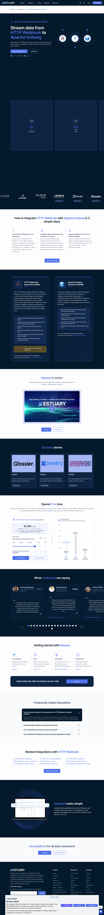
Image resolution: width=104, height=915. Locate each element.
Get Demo (34, 51)
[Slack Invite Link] (80, 2)
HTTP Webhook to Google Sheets (76, 761)
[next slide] (82, 627)
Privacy (87, 880)
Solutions (30, 3)
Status (87, 887)
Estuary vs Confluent (57, 887)
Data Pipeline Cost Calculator (59, 892)
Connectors (47, 3)
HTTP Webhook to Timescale (49, 763)
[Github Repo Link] (84, 2)
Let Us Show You (59, 852)
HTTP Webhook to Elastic (47, 761)
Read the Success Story (56, 617)
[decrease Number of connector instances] (35, 552)
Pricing (39, 3)
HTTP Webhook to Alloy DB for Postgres (78, 763)
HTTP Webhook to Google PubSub (23, 763)
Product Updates (75, 878)
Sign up (14, 669)
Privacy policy (54, 897)
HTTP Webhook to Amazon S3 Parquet (25, 761)
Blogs (72, 875)
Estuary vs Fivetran (57, 882)
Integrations (21, 9)
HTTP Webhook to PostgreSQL (22, 759)
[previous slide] (22, 627)
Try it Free (97, 3)
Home (13, 9)
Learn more (36, 669)
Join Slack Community (61, 669)
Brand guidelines (90, 892)
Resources (55, 3)
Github (72, 889)
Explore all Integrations (52, 771)
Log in (89, 3)
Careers (87, 875)
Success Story (39, 200)
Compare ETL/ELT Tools (76, 892)
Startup (87, 889)
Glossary (73, 882)
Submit (42, 893)
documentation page (35, 357)
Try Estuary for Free (52, 260)
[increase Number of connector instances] (45, 552)
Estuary (54, 873)
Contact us (77, 681)
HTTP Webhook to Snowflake (75, 759)
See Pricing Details (38, 558)
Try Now (46, 429)
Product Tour (56, 880)
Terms (87, 882)
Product (22, 3)
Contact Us (58, 429)
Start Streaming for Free (19, 51)
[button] (23, 2)
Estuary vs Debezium (58, 889)
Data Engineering (75, 885)
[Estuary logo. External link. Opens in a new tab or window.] (11, 899)
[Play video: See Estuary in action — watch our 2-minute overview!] (52, 409)
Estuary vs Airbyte (57, 885)
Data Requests (89, 885)
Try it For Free (21, 558)
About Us (88, 873)
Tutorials (72, 880)
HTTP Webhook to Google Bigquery (50, 759)
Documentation (74, 873)
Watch (77, 669)
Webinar (72, 887)
